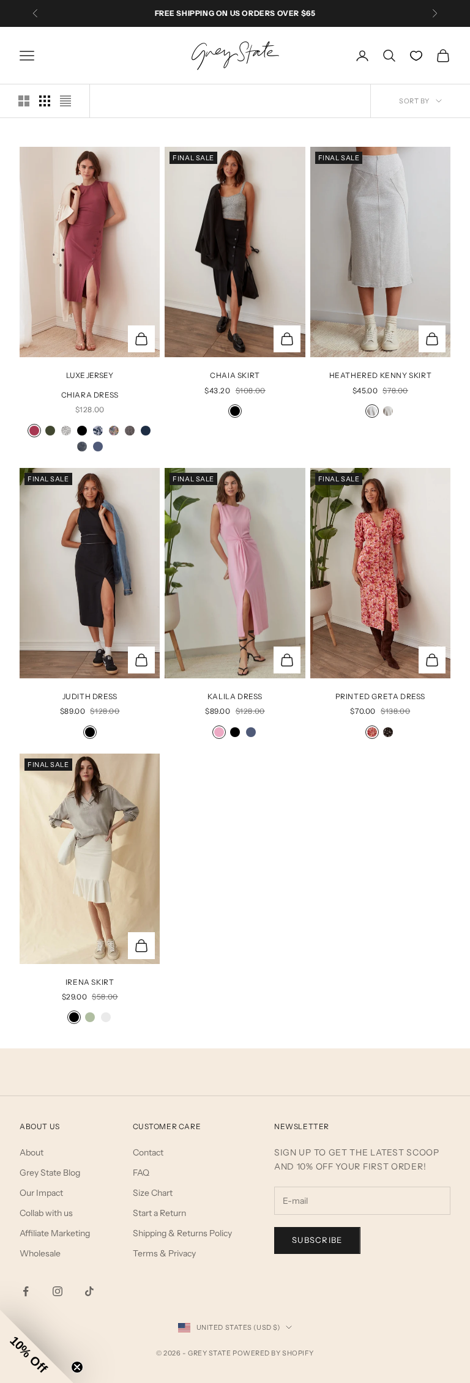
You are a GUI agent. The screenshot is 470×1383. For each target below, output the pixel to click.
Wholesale (40, 1253)
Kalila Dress (235, 696)
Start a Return (159, 1212)
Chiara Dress (90, 394)
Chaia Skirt (235, 375)
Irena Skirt (89, 982)
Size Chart (153, 1192)
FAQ (141, 1172)
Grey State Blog (50, 1172)
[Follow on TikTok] (89, 1291)
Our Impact (41, 1192)
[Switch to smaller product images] (44, 100)
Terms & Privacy (164, 1253)
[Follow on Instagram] (57, 1291)
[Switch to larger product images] (23, 100)
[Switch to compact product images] (65, 100)
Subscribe (317, 1240)
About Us (40, 1126)
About (31, 1152)
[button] (36, 1346)
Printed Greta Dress (380, 696)
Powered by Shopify (273, 1353)
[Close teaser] (77, 1367)
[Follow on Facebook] (26, 1291)
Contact (148, 1152)
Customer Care (167, 1126)
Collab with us (46, 1212)
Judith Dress (90, 696)
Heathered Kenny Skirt (380, 375)
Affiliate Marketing (55, 1233)
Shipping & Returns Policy (182, 1233)
